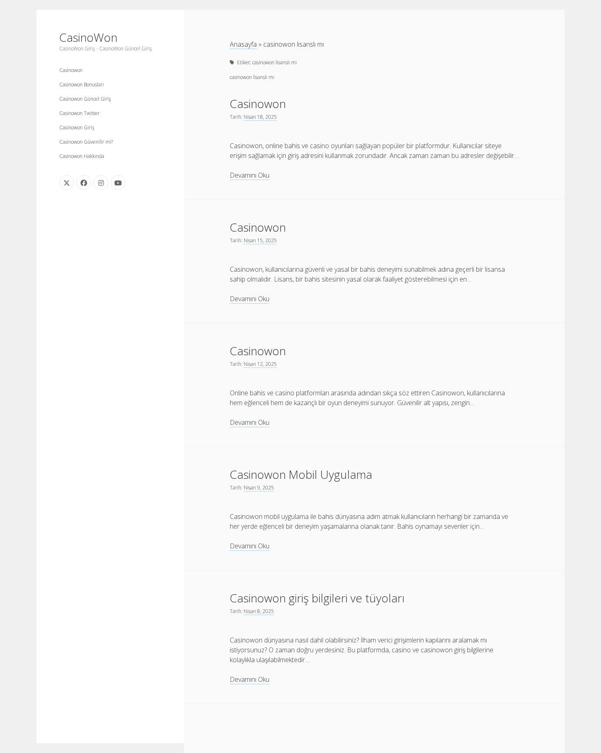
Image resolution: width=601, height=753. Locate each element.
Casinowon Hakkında (81, 156)
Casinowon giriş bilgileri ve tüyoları (317, 598)
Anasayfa (243, 44)
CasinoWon (88, 37)
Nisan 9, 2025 (259, 487)
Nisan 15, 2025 (260, 240)
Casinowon (71, 70)
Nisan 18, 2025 (260, 116)
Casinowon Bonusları (81, 84)
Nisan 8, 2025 (259, 611)
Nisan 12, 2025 (260, 364)
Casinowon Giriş (76, 127)
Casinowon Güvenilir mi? (86, 141)
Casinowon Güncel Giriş (85, 98)
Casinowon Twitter (79, 113)
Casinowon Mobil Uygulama (301, 474)
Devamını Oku (249, 175)
